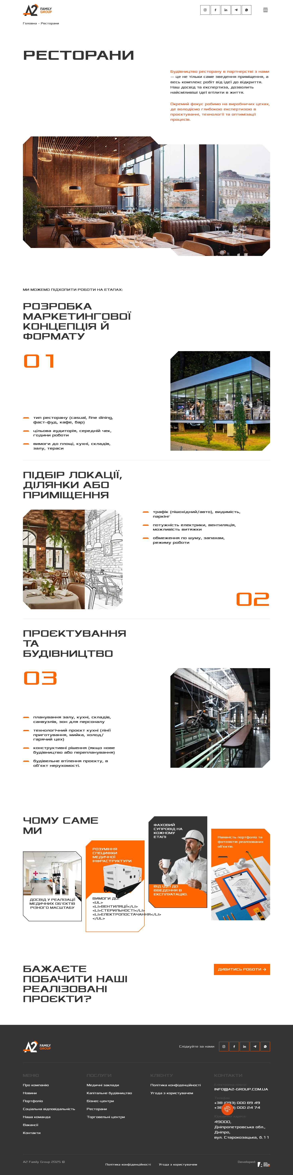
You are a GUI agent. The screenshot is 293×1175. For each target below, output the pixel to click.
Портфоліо (33, 1101)
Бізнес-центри (100, 1101)
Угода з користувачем (171, 1093)
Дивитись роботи (239, 969)
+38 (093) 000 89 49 (237, 1103)
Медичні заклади (103, 1085)
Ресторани (97, 1109)
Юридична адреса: (230, 1116)
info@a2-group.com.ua (241, 1089)
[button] (227, 1109)
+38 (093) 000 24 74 (237, 1107)
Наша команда (36, 1117)
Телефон (222, 1098)
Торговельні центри (106, 1117)
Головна (30, 23)
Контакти (31, 1133)
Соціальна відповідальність (49, 1109)
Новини (30, 1093)
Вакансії (30, 1125)
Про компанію (36, 1085)
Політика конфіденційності (175, 1085)
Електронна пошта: (230, 1084)
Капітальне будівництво (109, 1093)
